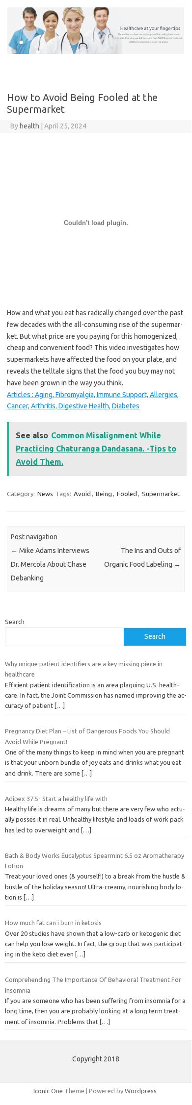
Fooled (127, 493)
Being (104, 493)
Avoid (82, 493)
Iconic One (48, 1090)
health (29, 126)
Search (15, 621)
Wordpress (141, 1090)
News (45, 493)
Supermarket (161, 493)
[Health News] (95, 51)
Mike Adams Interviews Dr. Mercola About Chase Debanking (50, 564)
